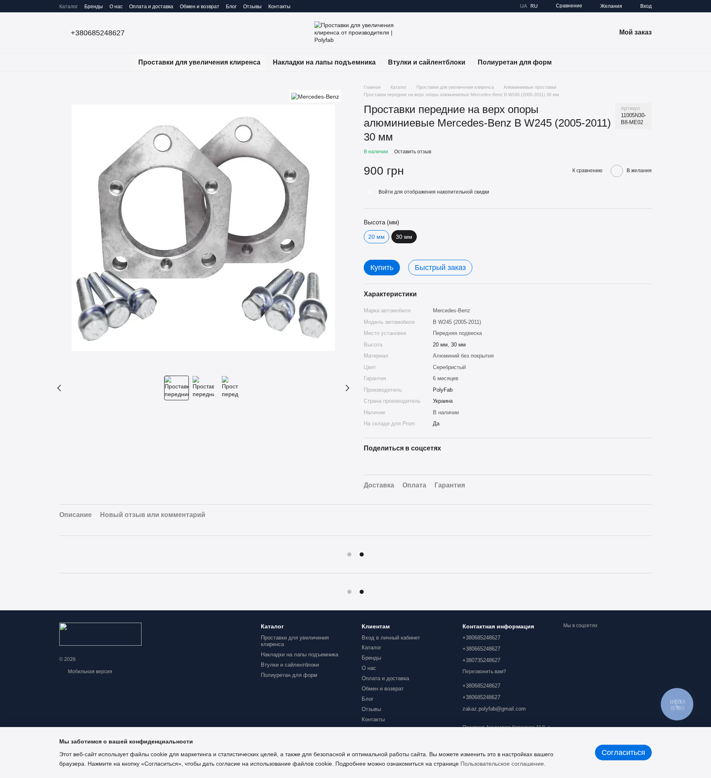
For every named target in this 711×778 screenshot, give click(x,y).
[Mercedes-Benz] (315, 96)
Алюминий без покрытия (463, 356)
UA (523, 6)
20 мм (376, 236)
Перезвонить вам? (484, 671)
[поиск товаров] (572, 62)
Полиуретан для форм (515, 62)
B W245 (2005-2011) (457, 322)
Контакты (279, 6)
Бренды (93, 6)
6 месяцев (445, 378)
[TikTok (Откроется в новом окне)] (312, 6)
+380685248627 (98, 33)
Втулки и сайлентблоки (426, 62)
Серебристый (449, 367)
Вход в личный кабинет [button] (391, 638)
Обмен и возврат (199, 6)
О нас (116, 6)
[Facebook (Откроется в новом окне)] (321, 6)
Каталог (68, 6)
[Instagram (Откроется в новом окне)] (302, 6)
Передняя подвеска (457, 333)
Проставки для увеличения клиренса (199, 62)
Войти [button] (386, 192)
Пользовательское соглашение (502, 763)
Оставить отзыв (412, 152)
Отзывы (252, 6)
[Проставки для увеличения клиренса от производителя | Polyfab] (100, 634)
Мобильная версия (89, 671)
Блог (231, 6)
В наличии (446, 412)
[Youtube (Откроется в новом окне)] (331, 6)
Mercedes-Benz (451, 310)
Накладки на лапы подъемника (324, 62)
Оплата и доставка (151, 6)
